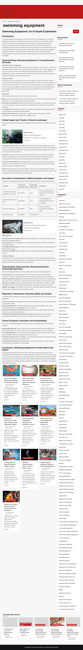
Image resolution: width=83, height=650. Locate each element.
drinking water (63, 288)
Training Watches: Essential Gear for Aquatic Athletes (10, 464)
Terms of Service (7, 14)
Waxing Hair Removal (65, 593)
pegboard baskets (64, 456)
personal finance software (66, 466)
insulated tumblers (64, 375)
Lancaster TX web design (66, 401)
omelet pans (62, 447)
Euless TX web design (65, 301)
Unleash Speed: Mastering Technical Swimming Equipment (48, 464)
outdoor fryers (63, 453)
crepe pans (62, 262)
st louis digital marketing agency (68, 525)
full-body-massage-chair (65, 336)
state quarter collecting (65, 544)
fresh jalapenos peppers (65, 330)
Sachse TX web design (65, 505)
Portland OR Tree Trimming (66, 489)
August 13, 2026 (8, 637)
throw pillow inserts (64, 557)
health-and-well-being (65, 369)
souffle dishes (62, 518)
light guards (62, 411)
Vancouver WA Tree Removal (67, 577)
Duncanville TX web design (66, 291)
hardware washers (64, 366)
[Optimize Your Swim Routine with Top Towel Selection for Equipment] (11, 496)
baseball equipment (64, 210)
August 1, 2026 (8, 428)
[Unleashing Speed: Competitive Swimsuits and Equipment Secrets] (29, 410)
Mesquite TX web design (65, 434)
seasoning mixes (63, 508)
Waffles (61, 589)
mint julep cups (63, 437)
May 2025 (62, 156)
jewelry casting (63, 382)
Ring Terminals (63, 495)
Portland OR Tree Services (66, 486)
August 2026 (62, 114)
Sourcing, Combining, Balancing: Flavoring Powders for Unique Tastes (67, 77)
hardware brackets (64, 362)
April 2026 (62, 127)
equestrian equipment (65, 298)
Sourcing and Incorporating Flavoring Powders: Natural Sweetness (66, 59)
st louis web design (64, 538)
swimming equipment (10, 374)
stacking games (63, 541)
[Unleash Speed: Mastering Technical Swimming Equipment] (47, 454)
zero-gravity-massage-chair (66, 609)
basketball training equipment (67, 213)
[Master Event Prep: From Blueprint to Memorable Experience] (47, 410)
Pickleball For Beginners (65, 469)
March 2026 (62, 131)
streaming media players (65, 547)
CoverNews (46, 647)
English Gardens (63, 294)
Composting (62, 255)
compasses (62, 252)
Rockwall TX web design (65, 499)
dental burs (62, 272)
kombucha (62, 398)
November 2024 (63, 176)
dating (60, 268)
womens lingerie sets (64, 602)
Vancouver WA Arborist (65, 570)
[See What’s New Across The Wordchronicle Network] (10, 622)
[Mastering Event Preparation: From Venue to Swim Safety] (47, 370)
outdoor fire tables (64, 450)
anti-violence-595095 (65, 91)
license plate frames (64, 408)
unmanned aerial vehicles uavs (67, 567)
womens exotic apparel (65, 599)
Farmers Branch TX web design (67, 304)
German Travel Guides (65, 346)
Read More (6, 399)
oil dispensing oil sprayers (66, 444)
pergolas (61, 463)
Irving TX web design (64, 379)
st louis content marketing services (68, 521)
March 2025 (62, 163)
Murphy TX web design (65, 440)
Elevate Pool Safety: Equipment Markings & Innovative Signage (11, 380)
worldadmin (7, 636)
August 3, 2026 (40, 637)
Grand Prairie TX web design (67, 353)
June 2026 (62, 121)
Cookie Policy (8, 16)
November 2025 (63, 143)
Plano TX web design (64, 473)
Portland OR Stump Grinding (67, 479)
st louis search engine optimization (68, 531)
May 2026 (62, 124)
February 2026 (63, 134)
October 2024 (63, 179)
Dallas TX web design (65, 265)
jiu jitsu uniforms (63, 385)
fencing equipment (64, 307)
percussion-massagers (65, 460)
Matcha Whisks (63, 431)
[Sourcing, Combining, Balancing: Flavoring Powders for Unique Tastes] (73, 622)
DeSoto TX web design (65, 275)
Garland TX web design (65, 343)
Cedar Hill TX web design (66, 236)
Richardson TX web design (66, 492)
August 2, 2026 (8, 386)
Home (7, 6)
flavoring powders (64, 317)
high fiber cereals (63, 372)
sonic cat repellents (64, 515)
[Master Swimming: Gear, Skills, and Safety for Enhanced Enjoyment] (29, 370)
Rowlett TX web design (65, 502)
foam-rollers (62, 324)
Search (60, 25)
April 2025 (62, 160)
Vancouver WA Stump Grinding (67, 573)
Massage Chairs (63, 421)
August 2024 (62, 186)
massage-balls (63, 424)
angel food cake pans (64, 204)
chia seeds (62, 239)
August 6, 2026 (24, 636)
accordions (62, 200)
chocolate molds (63, 242)
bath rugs (61, 216)
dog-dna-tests (63, 285)
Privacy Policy (7, 12)
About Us (7, 8)
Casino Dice (62, 233)
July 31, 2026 (8, 469)
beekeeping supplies (64, 223)
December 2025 (63, 140)
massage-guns (63, 427)
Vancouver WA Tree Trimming (67, 583)
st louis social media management (68, 534)
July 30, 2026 (8, 513)
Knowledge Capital (64, 395)
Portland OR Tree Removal (66, 482)
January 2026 (62, 137)
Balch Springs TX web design (67, 207)
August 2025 (62, 153)
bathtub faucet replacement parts (68, 220)
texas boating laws (64, 554)
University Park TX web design (67, 564)
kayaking (61, 388)
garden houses (63, 340)
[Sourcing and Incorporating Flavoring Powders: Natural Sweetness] (41, 622)
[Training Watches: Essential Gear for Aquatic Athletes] (11, 454)
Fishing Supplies (63, 314)
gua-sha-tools (62, 359)
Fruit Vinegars (62, 333)
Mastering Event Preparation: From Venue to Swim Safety (48, 380)
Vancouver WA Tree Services (66, 580)
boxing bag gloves (64, 226)
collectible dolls (63, 249)
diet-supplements (64, 278)
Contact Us (7, 10)
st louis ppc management (66, 528)
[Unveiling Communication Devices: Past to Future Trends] (29, 454)
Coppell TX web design (65, 259)
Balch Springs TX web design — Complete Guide (67, 51)
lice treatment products (65, 405)
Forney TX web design (65, 327)
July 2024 (61, 189)
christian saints (63, 246)
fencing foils (62, 311)
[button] (79, 11)
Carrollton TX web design (66, 229)
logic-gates (62, 414)
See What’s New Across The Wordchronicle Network (66, 44)
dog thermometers (64, 281)
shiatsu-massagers (64, 512)
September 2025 (63, 150)
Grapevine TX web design (66, 356)
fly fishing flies (63, 320)
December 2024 (63, 173)
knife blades (62, 392)
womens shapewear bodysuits (67, 606)
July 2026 (61, 118)
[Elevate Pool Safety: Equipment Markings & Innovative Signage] (11, 370)
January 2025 (62, 169)
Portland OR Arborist (65, 476)
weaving (61, 596)
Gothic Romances (63, 349)
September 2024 (63, 182)
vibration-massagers (64, 586)
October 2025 (63, 147)
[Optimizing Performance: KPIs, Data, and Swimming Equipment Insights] (11, 410)
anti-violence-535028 (65, 98)
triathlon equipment (64, 560)
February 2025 (63, 166)
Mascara (61, 418)
